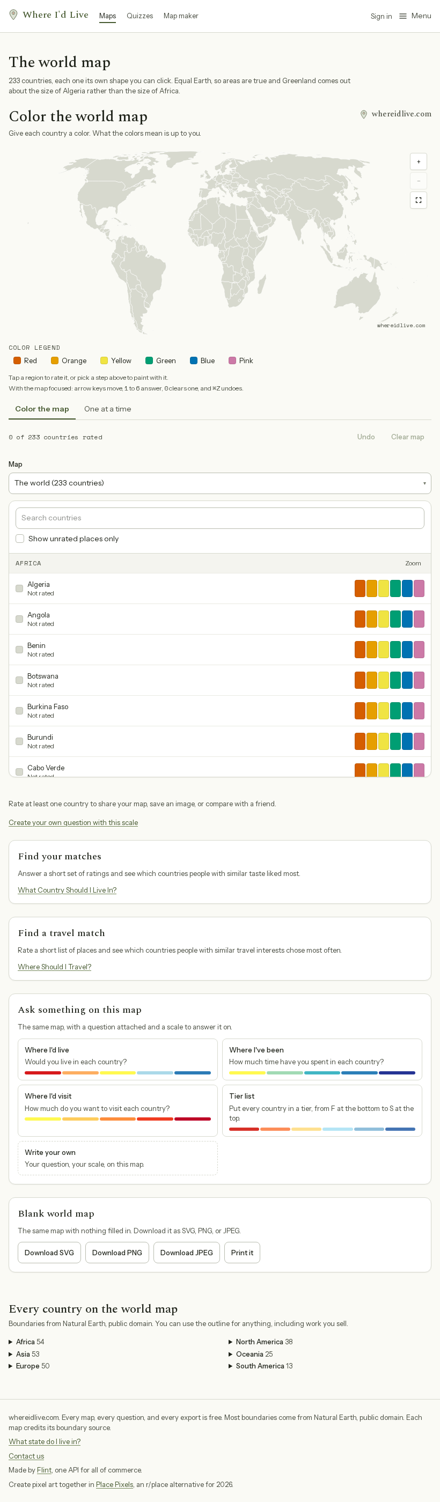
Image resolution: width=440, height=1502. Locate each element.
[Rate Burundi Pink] (419, 741)
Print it (242, 1252)
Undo (366, 436)
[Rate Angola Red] (360, 619)
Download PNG (117, 1252)
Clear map (407, 436)
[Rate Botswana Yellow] (383, 680)
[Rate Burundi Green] (395, 741)
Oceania (254, 1354)
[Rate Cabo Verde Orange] (371, 772)
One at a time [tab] (107, 409)
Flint (44, 1470)
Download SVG (49, 1252)
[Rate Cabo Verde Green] (395, 772)
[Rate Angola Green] (395, 619)
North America (264, 1341)
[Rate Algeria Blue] (407, 588)
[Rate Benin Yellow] (383, 649)
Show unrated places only (73, 538)
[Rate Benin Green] (395, 649)
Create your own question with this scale (73, 822)
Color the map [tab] (42, 409)
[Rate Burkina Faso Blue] (407, 710)
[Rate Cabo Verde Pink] (419, 772)
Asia (27, 1354)
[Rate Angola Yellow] (383, 619)
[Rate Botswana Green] (395, 680)
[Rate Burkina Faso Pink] (419, 710)
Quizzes (140, 15)
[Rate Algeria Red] (360, 588)
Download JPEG (186, 1252)
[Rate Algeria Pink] (419, 588)
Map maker (181, 15)
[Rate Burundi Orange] (371, 741)
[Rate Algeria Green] (395, 588)
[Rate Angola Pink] (419, 619)
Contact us (26, 1456)
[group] (220, 243)
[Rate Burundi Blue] (407, 741)
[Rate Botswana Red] (360, 680)
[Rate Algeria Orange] (371, 588)
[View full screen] (418, 200)
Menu (421, 15)
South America (264, 1365)
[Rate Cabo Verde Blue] (407, 772)
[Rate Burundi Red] (360, 741)
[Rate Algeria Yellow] (383, 588)
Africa (30, 1341)
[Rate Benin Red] (360, 649)
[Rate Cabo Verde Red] (360, 772)
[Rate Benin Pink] (419, 649)
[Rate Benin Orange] (371, 649)
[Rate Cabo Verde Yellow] (383, 772)
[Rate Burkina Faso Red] (360, 710)
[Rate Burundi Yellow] (383, 741)
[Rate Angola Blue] (407, 619)
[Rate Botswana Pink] (419, 680)
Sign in (381, 16)
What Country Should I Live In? (67, 890)
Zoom (413, 563)
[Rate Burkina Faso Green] (395, 710)
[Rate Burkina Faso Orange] (371, 710)
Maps (107, 15)
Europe (33, 1365)
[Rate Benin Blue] (407, 649)
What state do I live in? (44, 1441)
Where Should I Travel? (54, 966)
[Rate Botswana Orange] (371, 680)
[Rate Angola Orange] (371, 619)
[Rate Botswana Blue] (407, 680)
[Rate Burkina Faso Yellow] (383, 710)
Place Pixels (114, 1484)
